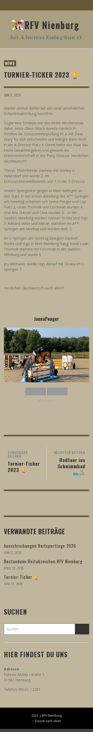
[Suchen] (10, 5)
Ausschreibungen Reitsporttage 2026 (40, 546)
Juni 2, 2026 (12, 553)
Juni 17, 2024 (13, 584)
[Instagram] (73, 5)
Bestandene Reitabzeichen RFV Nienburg (44, 561)
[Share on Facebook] (58, 94)
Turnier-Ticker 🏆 (21, 577)
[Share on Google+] (76, 94)
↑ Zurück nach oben (46, 721)
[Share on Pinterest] (85, 94)
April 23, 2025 (14, 568)
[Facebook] (63, 5)
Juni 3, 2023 (12, 94)
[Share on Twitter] (67, 94)
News (10, 63)
